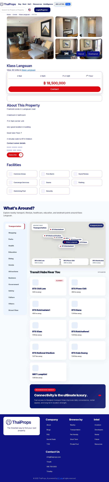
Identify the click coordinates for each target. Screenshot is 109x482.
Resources (37, 4)
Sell (29, 4)
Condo (15, 14)
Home (9, 14)
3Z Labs (60, 478)
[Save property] (31, 98)
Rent (24, 4)
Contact (54, 89)
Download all (93, 54)
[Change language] (30, 9)
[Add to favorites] (15, 98)
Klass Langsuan (24, 14)
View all (81, 54)
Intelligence (48, 4)
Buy (19, 4)
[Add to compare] (46, 98)
